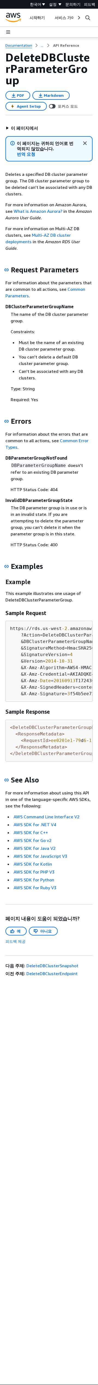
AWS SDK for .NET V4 (35, 824)
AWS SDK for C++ (31, 832)
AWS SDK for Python (34, 879)
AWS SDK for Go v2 (32, 840)
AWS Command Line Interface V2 (46, 816)
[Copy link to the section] (6, 270)
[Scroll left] (25, 17)
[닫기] (85, 143)
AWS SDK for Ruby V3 (35, 887)
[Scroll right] (78, 17)
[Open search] (88, 17)
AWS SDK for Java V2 (35, 848)
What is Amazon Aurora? (38, 211)
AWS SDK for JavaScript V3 (40, 856)
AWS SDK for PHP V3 (34, 872)
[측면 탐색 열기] (8, 32)
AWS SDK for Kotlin (33, 864)
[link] (66, 45)
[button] (22, 128)
